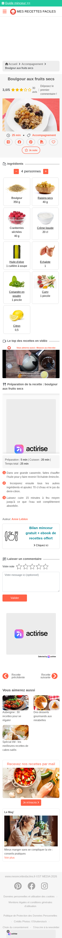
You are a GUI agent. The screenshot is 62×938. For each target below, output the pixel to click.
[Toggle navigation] (4, 11)
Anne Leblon (20, 519)
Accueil (12, 64)
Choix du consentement (15, 927)
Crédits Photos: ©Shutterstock (30, 921)
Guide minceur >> (17, 3)
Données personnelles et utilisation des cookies (29, 896)
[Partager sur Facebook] (19, 142)
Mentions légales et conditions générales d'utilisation (30, 904)
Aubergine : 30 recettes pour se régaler (11, 716)
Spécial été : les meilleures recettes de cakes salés (15, 745)
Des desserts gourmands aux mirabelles (43, 716)
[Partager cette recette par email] (8, 142)
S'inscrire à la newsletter (46, 927)
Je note (33, 150)
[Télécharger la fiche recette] (42, 142)
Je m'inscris (30, 802)
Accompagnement (32, 64)
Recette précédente (18, 676)
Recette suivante (45, 676)
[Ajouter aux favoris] (53, 142)
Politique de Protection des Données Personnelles (30, 915)
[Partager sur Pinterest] (30, 142)
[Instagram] (44, 886)
